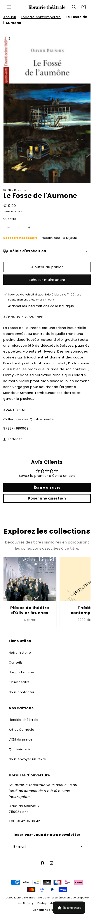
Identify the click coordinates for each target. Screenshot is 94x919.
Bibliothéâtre (19, 682)
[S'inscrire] (80, 847)
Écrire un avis (47, 487)
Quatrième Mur (21, 749)
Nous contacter (21, 692)
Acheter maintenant (47, 279)
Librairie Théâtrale (23, 720)
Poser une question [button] (47, 498)
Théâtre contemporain (41, 17)
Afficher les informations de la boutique (41, 306)
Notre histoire (20, 652)
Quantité (9, 219)
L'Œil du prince (21, 739)
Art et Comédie (21, 729)
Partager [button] (15, 439)
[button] (9, 7)
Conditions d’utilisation (49, 910)
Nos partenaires (22, 672)
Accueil (9, 17)
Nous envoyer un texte (27, 759)
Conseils (16, 662)
